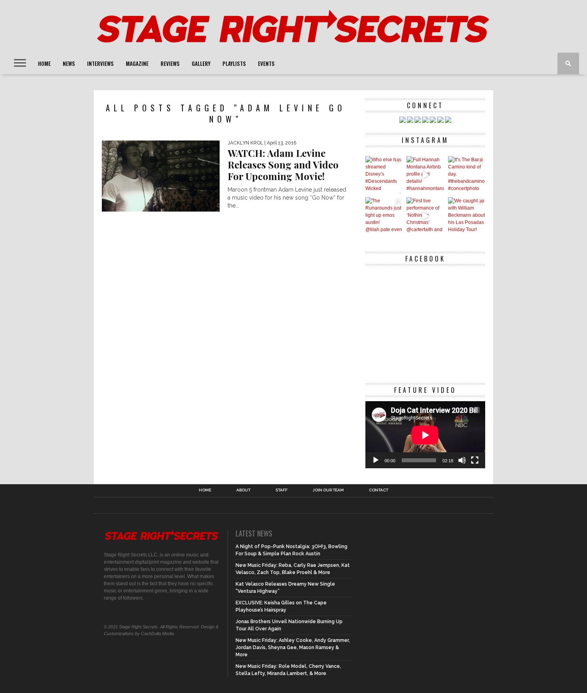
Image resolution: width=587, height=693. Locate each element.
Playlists (234, 63)
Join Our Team (328, 490)
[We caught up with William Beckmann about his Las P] (466, 215)
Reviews (170, 63)
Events (266, 63)
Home (44, 63)
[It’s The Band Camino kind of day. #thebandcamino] (466, 174)
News (69, 63)
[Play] (376, 460)
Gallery (201, 63)
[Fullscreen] (475, 460)
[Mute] (462, 460)
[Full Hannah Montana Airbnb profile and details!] (425, 174)
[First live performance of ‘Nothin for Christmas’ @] (425, 215)
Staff (282, 490)
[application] (425, 435)
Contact (378, 490)
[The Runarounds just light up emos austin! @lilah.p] (384, 215)
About (243, 490)
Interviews (100, 63)
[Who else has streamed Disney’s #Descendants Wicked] (384, 174)
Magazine (137, 63)
